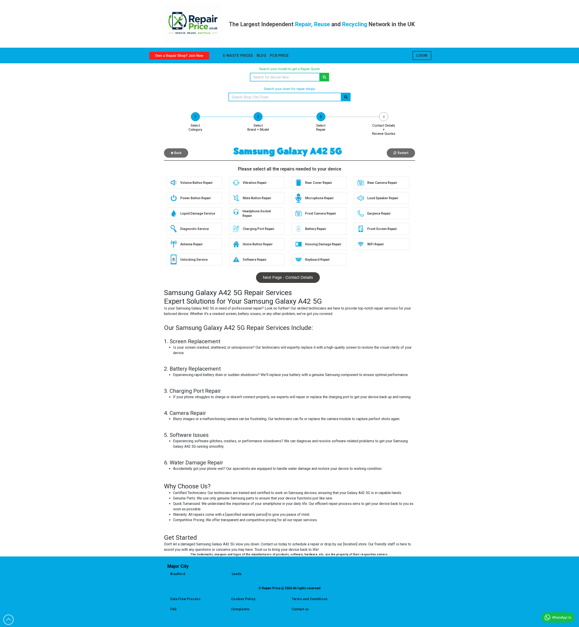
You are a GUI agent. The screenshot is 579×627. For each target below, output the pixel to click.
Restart (402, 153)
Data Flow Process (185, 599)
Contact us (300, 609)
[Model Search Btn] (324, 77)
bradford (177, 574)
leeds (237, 574)
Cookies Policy (243, 599)
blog (261, 55)
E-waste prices (238, 55)
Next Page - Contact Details (288, 277)
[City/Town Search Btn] (346, 97)
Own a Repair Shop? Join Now (179, 56)
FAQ (173, 609)
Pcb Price (279, 55)
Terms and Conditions (310, 599)
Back (177, 153)
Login (421, 55)
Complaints (240, 609)
